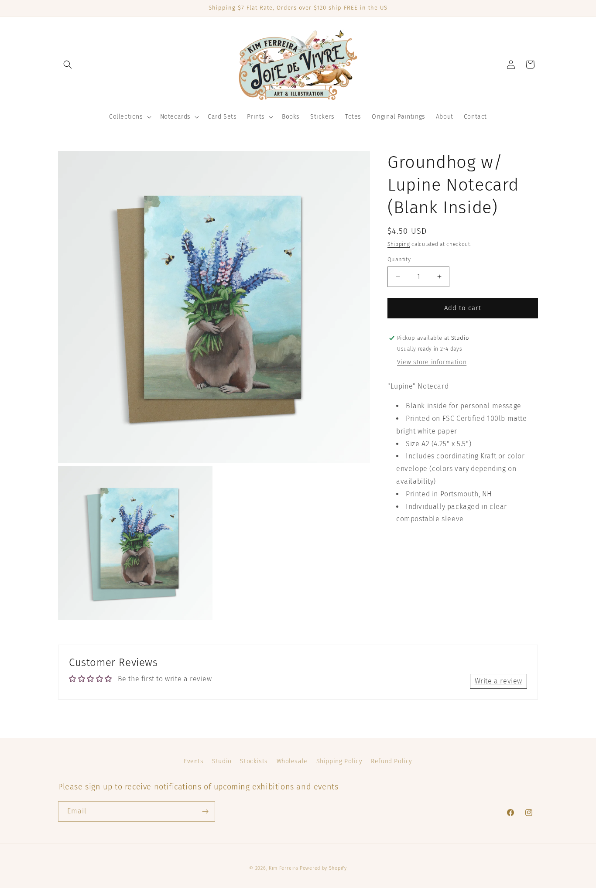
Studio (222, 761)
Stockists (253, 761)
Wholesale (292, 761)
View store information (431, 362)
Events (194, 761)
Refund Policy (391, 761)
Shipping (398, 244)
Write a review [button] (498, 681)
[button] (67, 64)
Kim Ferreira (283, 868)
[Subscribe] (205, 811)
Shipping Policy (339, 761)
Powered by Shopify (323, 868)
